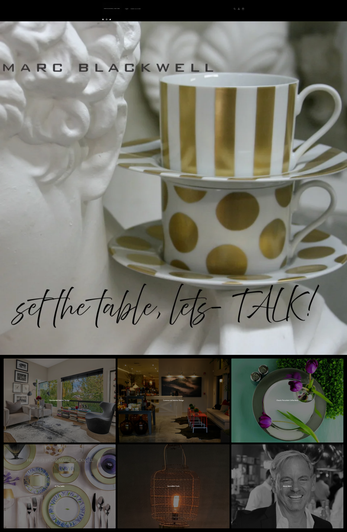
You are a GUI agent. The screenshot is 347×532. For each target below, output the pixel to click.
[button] (235, 9)
